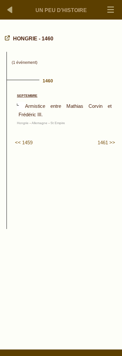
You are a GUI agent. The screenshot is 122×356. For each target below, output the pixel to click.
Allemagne (39, 123)
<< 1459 (24, 142)
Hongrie (23, 123)
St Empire (57, 123)
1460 (48, 80)
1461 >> (106, 142)
